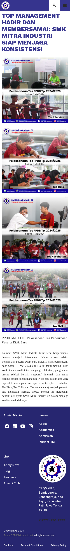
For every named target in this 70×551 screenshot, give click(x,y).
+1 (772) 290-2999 (52, 520)
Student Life (47, 442)
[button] (65, 5)
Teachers (10, 477)
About (43, 423)
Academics (46, 430)
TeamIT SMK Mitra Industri (18, 535)
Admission (46, 436)
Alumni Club (12, 483)
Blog (7, 471)
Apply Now (11, 465)
